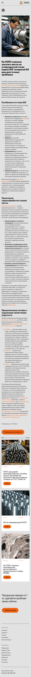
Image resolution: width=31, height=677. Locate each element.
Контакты (5, 662)
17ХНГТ (7, 364)
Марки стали (6, 650)
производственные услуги (10, 411)
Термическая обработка (9, 206)
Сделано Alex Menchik (8, 673)
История (4, 660)
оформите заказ (23, 401)
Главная (4, 630)
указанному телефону (8, 401)
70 (10, 320)
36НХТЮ (7, 350)
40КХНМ (7, 329)
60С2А (6, 320)
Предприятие (6, 655)
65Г (3, 320)
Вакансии (5, 657)
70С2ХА (13, 320)
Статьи (4, 635)
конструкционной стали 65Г (10, 85)
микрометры (12, 305)
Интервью (5, 637)
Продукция (5, 648)
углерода (25, 118)
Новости (4, 633)
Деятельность (6, 653)
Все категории (6, 640)
